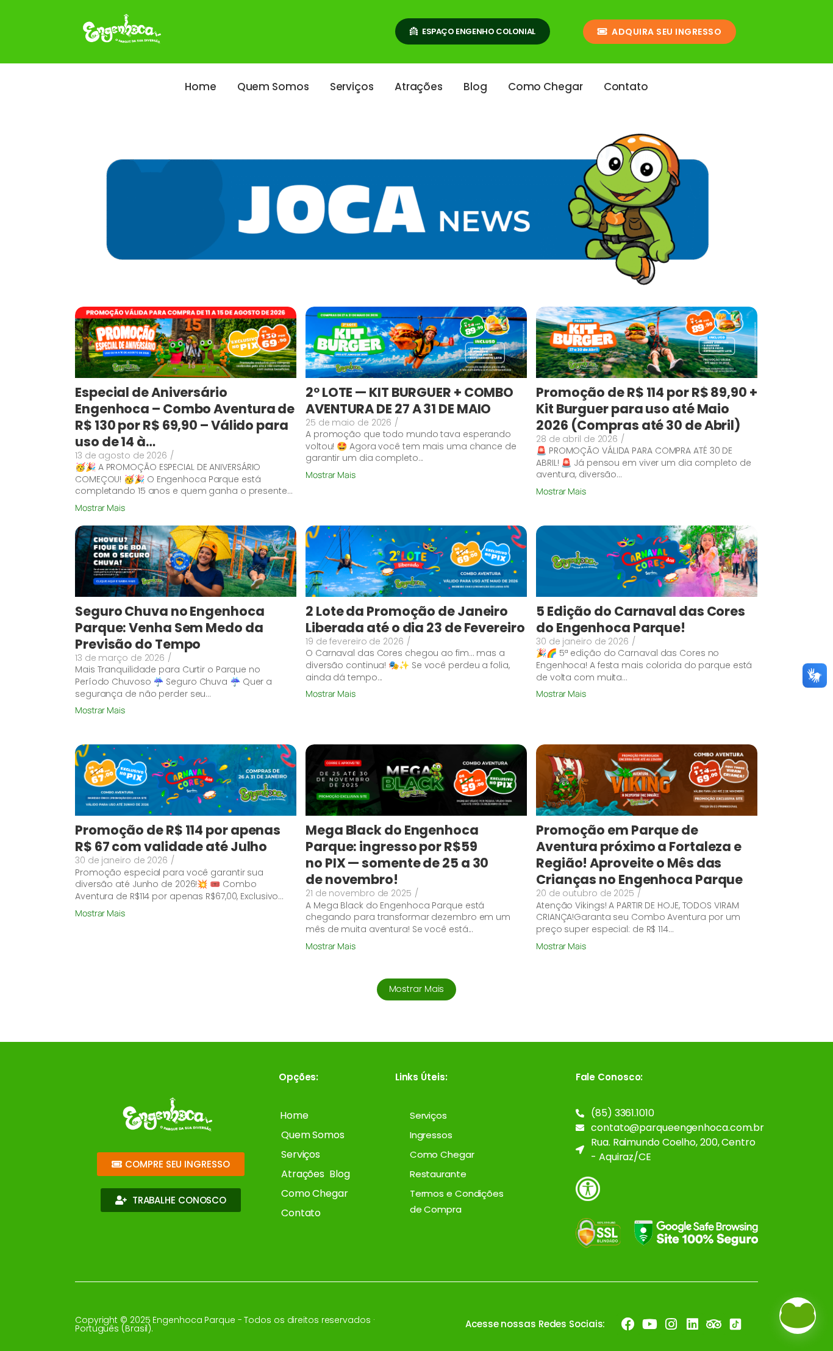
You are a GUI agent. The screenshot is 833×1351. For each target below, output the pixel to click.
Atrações (419, 86)
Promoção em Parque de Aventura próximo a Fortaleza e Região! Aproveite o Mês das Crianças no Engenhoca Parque (639, 855)
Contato (626, 86)
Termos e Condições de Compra (457, 1201)
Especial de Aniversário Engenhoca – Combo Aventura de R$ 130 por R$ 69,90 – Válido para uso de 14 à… (185, 417)
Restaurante (438, 1173)
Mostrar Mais (417, 989)
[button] (797, 1315)
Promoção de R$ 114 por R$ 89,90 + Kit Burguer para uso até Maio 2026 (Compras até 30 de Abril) (646, 408)
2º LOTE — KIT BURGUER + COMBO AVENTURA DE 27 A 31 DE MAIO (409, 400)
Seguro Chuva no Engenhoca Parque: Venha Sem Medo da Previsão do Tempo (170, 627)
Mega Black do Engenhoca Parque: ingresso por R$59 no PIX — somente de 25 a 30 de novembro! (397, 855)
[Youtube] (649, 1324)
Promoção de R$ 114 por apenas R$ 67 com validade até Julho (178, 838)
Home (200, 86)
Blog (475, 86)
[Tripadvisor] (713, 1324)
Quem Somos (273, 86)
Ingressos (431, 1134)
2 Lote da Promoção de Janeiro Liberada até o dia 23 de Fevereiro (415, 619)
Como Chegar (545, 86)
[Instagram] (671, 1324)
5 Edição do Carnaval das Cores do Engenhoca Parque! (640, 619)
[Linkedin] (692, 1324)
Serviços (352, 86)
